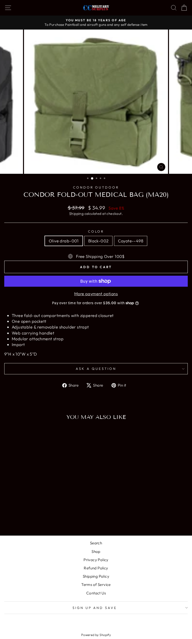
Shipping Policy (96, 576)
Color (96, 231)
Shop (96, 551)
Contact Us (96, 593)
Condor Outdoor (96, 187)
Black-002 (98, 240)
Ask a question (96, 369)
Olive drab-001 (64, 240)
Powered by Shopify (96, 635)
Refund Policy (96, 568)
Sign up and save (94, 608)
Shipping (76, 213)
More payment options (96, 293)
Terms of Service (96, 584)
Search (96, 543)
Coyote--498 (130, 240)
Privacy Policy (96, 559)
